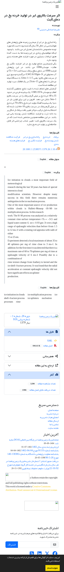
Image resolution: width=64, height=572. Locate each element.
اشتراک (12, 544)
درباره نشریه (53, 413)
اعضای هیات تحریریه (49, 417)
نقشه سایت (53, 428)
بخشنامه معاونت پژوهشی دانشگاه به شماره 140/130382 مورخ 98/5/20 (33, 456)
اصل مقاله (43, 345)
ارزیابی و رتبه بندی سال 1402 (45, 447)
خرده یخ (46, 137)
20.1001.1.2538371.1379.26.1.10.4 (40, 149)
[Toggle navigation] (33, 6)
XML (50, 340)
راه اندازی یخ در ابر (31, 137)
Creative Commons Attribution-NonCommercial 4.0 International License (31, 488)
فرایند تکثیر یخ (35, 140)
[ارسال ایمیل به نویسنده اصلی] (38, 29)
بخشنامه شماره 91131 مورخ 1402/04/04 (40, 450)
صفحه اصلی (53, 410)
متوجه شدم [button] (52, 568)
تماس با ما (54, 424)
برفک (56, 137)
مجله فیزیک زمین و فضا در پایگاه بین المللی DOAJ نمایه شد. (34, 441)
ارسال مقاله (53, 421)
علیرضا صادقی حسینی (50, 29)
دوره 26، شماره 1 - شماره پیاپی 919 (20, 318)
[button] (44, 561)
